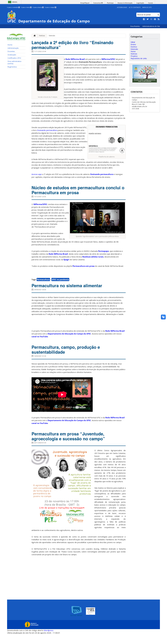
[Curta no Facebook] (144, 19)
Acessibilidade (122, 7)
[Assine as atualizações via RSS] (159, 19)
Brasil (14, 2)
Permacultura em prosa (84, 266)
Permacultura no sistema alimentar (67, 285)
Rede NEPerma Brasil (75, 59)
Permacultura (43, 279)
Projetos (134, 56)
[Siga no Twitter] (148, 19)
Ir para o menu (26, 7)
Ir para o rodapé (50, 7)
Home (10, 45)
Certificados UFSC (14, 58)
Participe (110, 3)
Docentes (11, 51)
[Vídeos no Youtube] (151, 19)
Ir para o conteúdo (13, 7)
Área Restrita (135, 26)
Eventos (134, 47)
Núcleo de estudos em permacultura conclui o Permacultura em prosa (78, 190)
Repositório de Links (139, 58)
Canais (150, 3)
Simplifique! (84, 3)
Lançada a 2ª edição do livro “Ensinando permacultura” (72, 44)
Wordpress (48, 630)
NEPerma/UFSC (108, 59)
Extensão (52, 36)
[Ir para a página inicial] (34, 36)
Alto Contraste (135, 7)
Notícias (42, 36)
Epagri (66, 259)
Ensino (133, 44)
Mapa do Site (147, 7)
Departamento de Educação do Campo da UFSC (69, 333)
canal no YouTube (40, 336)
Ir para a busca (38, 7)
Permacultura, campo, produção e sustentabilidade (66, 349)
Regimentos (12, 67)
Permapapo (103, 251)
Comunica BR (98, 3)
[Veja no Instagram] (155, 19)
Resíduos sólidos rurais (92, 256)
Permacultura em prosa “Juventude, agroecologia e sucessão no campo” (68, 436)
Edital (133, 42)
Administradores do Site (151, 26)
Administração (13, 48)
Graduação (12, 55)
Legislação (140, 3)
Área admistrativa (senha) (14, 62)
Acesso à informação (125, 3)
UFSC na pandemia (60, 279)
